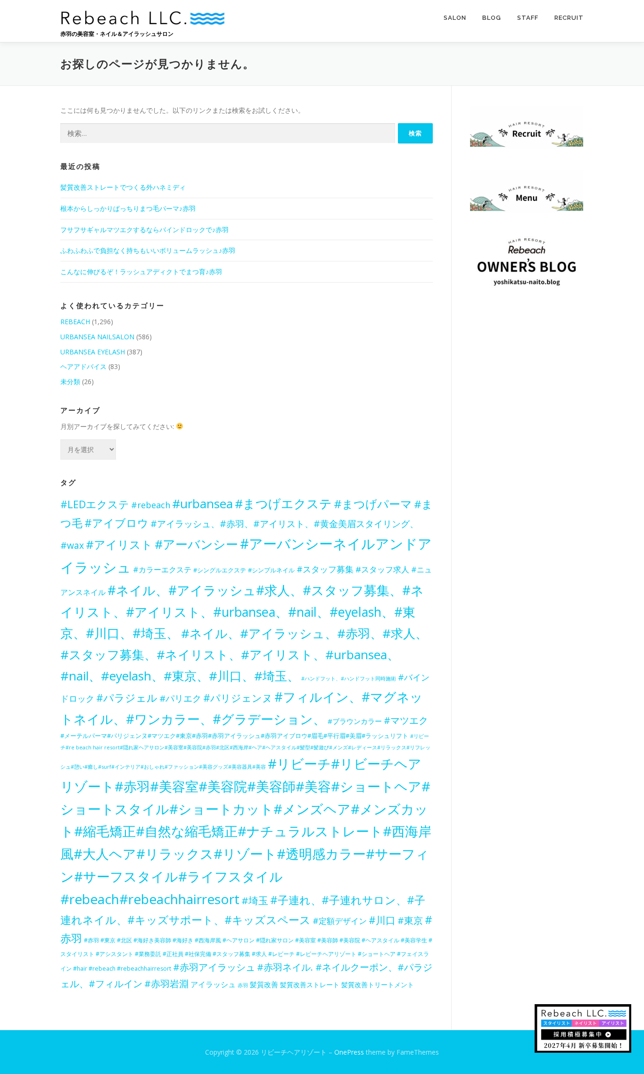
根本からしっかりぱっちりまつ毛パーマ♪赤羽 (128, 208)
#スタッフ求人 (382, 569)
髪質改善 (264, 985)
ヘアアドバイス (83, 366)
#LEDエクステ (94, 504)
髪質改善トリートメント (377, 984)
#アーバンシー (196, 544)
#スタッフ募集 (325, 569)
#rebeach (150, 505)
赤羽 (243, 985)
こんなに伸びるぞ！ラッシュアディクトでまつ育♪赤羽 (141, 271)
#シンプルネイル (271, 570)
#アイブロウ (116, 522)
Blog (491, 17)
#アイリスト (119, 544)
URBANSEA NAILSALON (97, 336)
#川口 (382, 920)
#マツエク (406, 720)
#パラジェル (126, 698)
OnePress (349, 1052)
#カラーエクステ (162, 569)
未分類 (70, 381)
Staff (527, 17)
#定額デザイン (340, 920)
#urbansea (202, 503)
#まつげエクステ (283, 503)
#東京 (410, 920)
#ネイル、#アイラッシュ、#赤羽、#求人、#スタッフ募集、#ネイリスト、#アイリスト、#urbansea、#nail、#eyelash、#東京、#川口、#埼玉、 (244, 654)
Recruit (569, 17)
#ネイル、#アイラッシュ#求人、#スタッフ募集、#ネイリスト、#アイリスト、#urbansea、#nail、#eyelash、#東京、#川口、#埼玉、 (242, 611)
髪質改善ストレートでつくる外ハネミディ (123, 187)
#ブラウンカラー (355, 721)
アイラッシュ (213, 984)
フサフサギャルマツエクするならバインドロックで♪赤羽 (144, 229)
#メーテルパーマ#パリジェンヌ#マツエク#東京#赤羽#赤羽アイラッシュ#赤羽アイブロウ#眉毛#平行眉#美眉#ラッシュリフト (234, 735)
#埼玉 (254, 900)
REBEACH (75, 321)
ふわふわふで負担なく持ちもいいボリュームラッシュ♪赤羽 (147, 250)
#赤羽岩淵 (166, 983)
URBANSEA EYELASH (92, 351)
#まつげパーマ (373, 504)
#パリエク (180, 698)
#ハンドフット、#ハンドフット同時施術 (348, 678)
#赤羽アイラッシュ (214, 967)
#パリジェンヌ (237, 698)
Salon (455, 17)
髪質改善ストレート (309, 984)
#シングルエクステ (219, 570)
